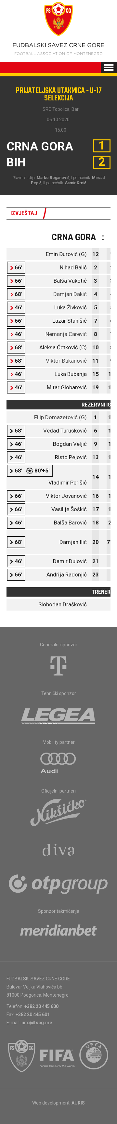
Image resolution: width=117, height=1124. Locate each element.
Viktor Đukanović (66, 360)
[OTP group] (58, 883)
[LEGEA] (58, 714)
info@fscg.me (36, 1022)
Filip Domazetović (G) (60, 417)
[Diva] (58, 851)
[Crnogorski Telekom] (58, 666)
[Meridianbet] (58, 932)
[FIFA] (57, 1056)
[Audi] (58, 763)
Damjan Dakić (70, 294)
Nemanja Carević (66, 334)
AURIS (78, 1102)
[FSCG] (21, 1056)
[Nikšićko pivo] (58, 812)
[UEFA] (94, 1056)
